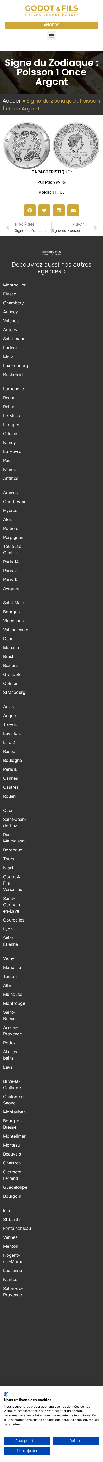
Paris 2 (10, 570)
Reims (9, 406)
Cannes (10, 778)
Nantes (10, 1279)
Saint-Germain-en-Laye (12, 905)
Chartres (12, 1163)
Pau (7, 460)
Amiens (10, 492)
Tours (8, 858)
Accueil (12, 100)
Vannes (10, 1237)
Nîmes (9, 469)
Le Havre (12, 451)
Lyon (8, 929)
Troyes (10, 724)
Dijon (8, 638)
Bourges (11, 611)
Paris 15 (11, 579)
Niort (8, 867)
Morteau (11, 1145)
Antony (10, 329)
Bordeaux (12, 849)
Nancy (9, 442)
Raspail (10, 751)
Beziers (10, 665)
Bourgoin (12, 1196)
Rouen (9, 796)
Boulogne (12, 760)
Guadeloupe (15, 1187)
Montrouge (14, 1003)
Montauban (14, 1111)
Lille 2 (9, 742)
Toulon (10, 976)
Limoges (11, 424)
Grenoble (12, 674)
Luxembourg (15, 365)
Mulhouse (12, 994)
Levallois (12, 733)
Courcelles (13, 920)
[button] (51, 35)
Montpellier (14, 284)
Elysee (9, 293)
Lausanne (12, 1270)
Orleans (10, 433)
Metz (8, 356)
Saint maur (14, 338)
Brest (8, 656)
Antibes (10, 478)
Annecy (10, 311)
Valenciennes (16, 629)
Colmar (10, 683)
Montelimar (14, 1136)
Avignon (11, 588)
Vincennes (13, 620)
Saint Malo (13, 602)
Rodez (9, 1042)
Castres (10, 787)
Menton (10, 1246)
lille (6, 1210)
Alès (7, 519)
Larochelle (13, 388)
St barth (11, 1219)
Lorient (10, 347)
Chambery (13, 302)
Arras (8, 706)
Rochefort (13, 374)
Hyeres (10, 510)
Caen (8, 810)
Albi (7, 985)
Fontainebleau (17, 1228)
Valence (11, 320)
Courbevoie (14, 501)
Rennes (10, 397)
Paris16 (10, 769)
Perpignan (13, 537)
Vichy (8, 958)
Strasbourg (14, 692)
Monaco (11, 647)
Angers (10, 715)
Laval (8, 1067)
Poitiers (10, 528)
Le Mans (11, 415)
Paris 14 (11, 561)
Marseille (12, 967)
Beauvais (12, 1154)
